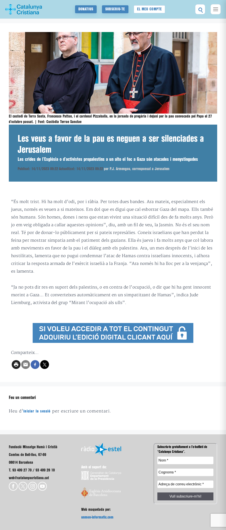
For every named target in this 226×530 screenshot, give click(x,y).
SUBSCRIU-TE (115, 9)
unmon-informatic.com (97, 517)
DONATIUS (85, 9)
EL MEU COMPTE (149, 9)
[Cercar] (200, 9)
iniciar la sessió (37, 411)
